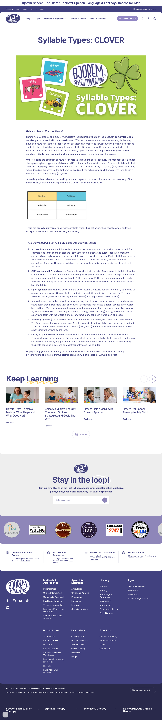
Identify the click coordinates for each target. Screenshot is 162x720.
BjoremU (34, 9)
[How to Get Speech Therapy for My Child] (139, 395)
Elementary (133, 594)
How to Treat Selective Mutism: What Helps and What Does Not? (20, 412)
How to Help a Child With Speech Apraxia (98, 410)
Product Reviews (79, 640)
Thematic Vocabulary (53, 605)
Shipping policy (43, 692)
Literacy (75, 605)
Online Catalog (78, 648)
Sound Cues (49, 636)
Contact (52, 692)
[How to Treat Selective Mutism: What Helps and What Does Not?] (22, 395)
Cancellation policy (62, 692)
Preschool (133, 590)
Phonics (103, 586)
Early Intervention (136, 586)
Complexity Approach (53, 597)
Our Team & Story (108, 636)
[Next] (152, 379)
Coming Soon (77, 636)
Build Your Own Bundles (50, 671)
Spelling (103, 590)
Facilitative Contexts (52, 601)
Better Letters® (50, 640)
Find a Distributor (108, 640)
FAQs (102, 644)
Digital (25, 9)
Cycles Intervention (52, 593)
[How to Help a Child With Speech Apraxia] (100, 395)
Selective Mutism (79, 609)
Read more (10, 422)
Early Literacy (106, 613)
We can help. (25, 560)
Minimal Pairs (49, 589)
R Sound (47, 644)
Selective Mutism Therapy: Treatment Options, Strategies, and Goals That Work (61, 414)
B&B (41, 9)
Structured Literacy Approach (52, 616)
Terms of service (31, 692)
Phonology (76, 597)
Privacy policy (20, 692)
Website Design (90, 692)
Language (76, 601)
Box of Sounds (50, 648)
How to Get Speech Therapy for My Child (135, 410)
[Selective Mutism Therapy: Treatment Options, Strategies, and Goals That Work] (61, 395)
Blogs (74, 656)
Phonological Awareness (106, 595)
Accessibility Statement (77, 692)
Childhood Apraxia (80, 593)
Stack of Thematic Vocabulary (52, 653)
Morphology (106, 605)
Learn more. (94, 560)
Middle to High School (138, 598)
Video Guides (77, 644)
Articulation (76, 589)
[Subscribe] (104, 500)
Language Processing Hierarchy (53, 610)
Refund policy (10, 692)
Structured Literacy (109, 609)
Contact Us (105, 648)
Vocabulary (105, 601)
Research (75, 652)
